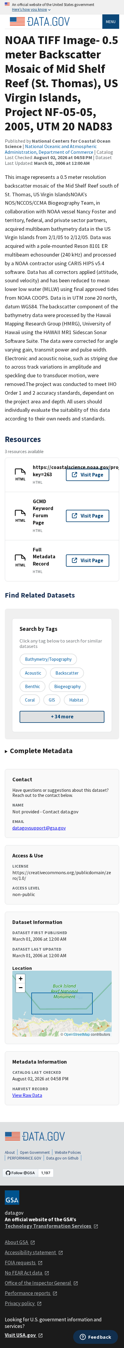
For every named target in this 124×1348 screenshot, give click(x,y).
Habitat (76, 700)
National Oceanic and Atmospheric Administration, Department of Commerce (51, 149)
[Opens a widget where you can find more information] (95, 1337)
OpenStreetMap (77, 1034)
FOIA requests (20, 1262)
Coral (30, 700)
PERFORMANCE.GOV (24, 1158)
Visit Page (92, 474)
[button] (20, 978)
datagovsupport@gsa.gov (39, 828)
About (10, 1152)
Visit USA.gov (21, 1335)
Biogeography (67, 686)
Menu (111, 21)
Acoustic (33, 673)
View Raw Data (27, 1095)
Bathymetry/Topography (48, 659)
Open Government (35, 1152)
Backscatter (67, 673)
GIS (52, 700)
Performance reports (28, 1293)
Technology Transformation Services (48, 1226)
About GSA (17, 1242)
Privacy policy (20, 1303)
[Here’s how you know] (62, 7)
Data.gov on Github (62, 1158)
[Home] (40, 21)
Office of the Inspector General (38, 1283)
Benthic (32, 686)
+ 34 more (62, 716)
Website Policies (68, 1152)
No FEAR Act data (24, 1272)
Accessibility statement (31, 1252)
